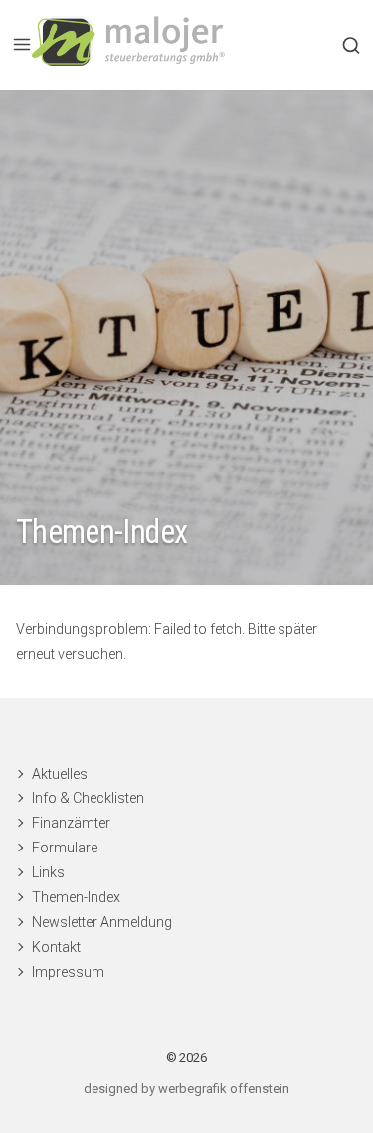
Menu (22, 45)
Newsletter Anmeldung (102, 922)
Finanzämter (71, 823)
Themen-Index (76, 897)
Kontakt (56, 947)
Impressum (68, 972)
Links (48, 872)
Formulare (64, 847)
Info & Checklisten (88, 798)
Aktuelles (60, 774)
